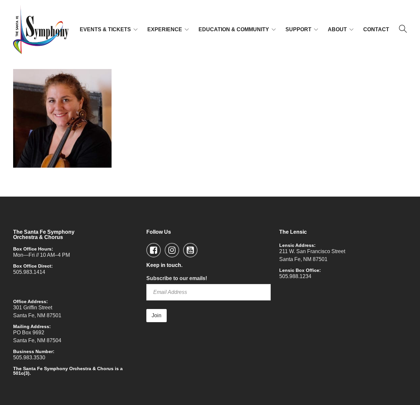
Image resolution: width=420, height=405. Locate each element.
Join (156, 315)
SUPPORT (298, 29)
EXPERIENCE (164, 29)
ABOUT (337, 29)
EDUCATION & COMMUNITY (234, 29)
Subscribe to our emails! (176, 278)
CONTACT (376, 29)
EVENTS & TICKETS (105, 29)
